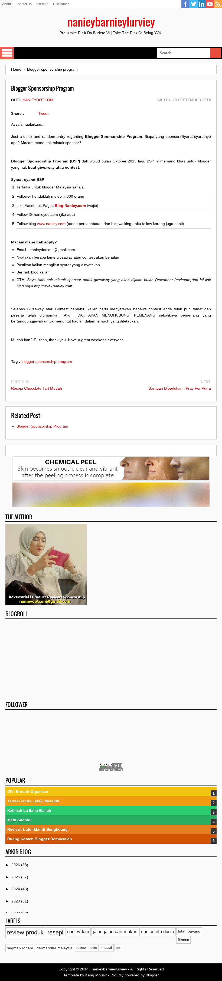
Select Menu (7, 53)
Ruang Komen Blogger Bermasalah (39, 839)
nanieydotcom (37, 100)
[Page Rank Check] (111, 770)
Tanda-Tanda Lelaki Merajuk (33, 801)
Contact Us (23, 4)
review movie (86, 948)
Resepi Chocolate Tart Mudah (36, 388)
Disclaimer (61, 4)
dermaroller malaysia (55, 948)
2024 (16, 889)
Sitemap (42, 4)
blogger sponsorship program (46, 361)
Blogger (152, 975)
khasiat (106, 948)
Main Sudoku (19, 820)
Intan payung (189, 931)
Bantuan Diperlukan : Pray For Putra (180, 388)
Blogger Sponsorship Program (42, 426)
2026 (16, 865)
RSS (218, 4)
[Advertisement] (111, 658)
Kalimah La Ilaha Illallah (29, 810)
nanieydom (78, 931)
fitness (183, 939)
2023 (16, 901)
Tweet (43, 113)
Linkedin (202, 4)
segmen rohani (20, 948)
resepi (55, 932)
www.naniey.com (51, 223)
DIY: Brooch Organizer (27, 791)
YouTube (210, 4)
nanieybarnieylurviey (111, 22)
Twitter (194, 4)
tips (118, 947)
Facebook (185, 4)
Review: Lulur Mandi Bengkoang (37, 829)
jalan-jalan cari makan (115, 931)
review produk (25, 932)
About (6, 4)
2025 (16, 877)
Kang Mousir (96, 975)
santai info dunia (157, 931)
